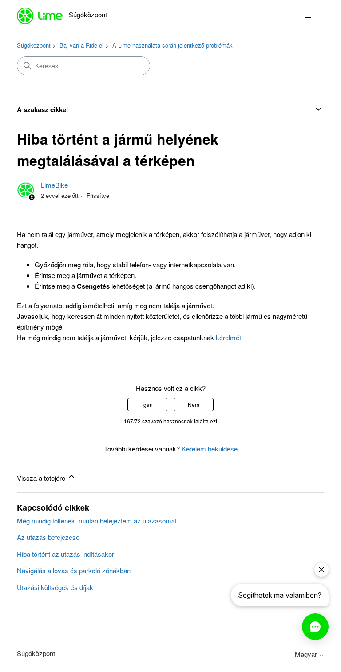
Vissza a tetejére (42, 478)
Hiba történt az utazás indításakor (65, 554)
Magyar (307, 654)
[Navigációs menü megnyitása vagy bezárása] (308, 16)
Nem (193, 404)
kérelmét (228, 337)
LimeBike (54, 184)
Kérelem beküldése (210, 448)
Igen (147, 404)
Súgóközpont (34, 45)
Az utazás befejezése (48, 537)
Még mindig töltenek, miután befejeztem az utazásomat (97, 520)
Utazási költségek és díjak (55, 587)
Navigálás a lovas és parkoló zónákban (74, 570)
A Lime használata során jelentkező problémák (172, 45)
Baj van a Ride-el (81, 45)
